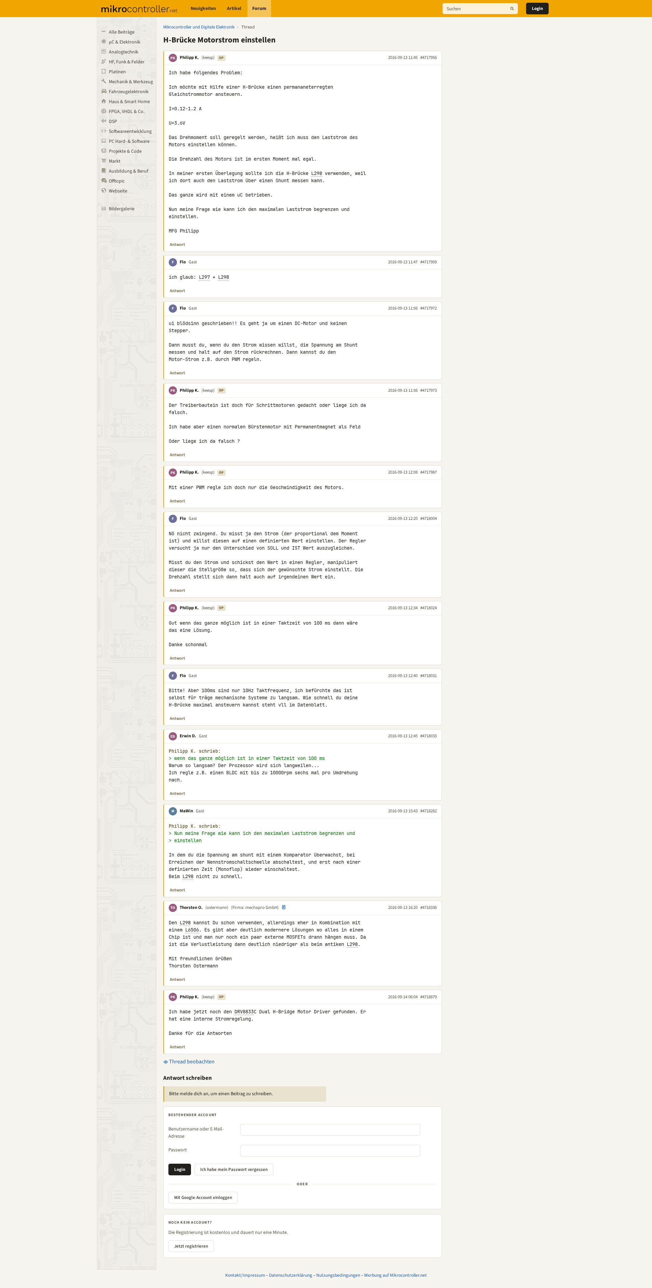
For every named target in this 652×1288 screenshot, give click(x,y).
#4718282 (428, 811)
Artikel (234, 8)
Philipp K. (189, 57)
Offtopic (117, 181)
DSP (113, 121)
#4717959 (428, 262)
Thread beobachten (191, 1061)
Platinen (117, 71)
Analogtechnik (123, 52)
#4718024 (428, 608)
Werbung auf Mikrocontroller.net (395, 1275)
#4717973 (428, 390)
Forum (259, 8)
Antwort (177, 244)
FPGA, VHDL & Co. (126, 111)
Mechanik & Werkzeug (131, 81)
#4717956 (428, 57)
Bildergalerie (122, 208)
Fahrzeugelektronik (129, 91)
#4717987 (428, 472)
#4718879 (428, 997)
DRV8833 (244, 1012)
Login (537, 8)
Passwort (177, 1150)
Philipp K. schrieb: (195, 751)
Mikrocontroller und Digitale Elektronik (198, 27)
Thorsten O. (191, 907)
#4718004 (428, 518)
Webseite (118, 191)
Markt (114, 161)
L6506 (192, 930)
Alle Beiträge (122, 32)
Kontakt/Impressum (245, 1275)
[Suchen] (512, 8)
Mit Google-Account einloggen (203, 1198)
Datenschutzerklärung (290, 1275)
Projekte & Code (125, 151)
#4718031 (428, 676)
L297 (204, 277)
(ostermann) (216, 907)
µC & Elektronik (124, 42)
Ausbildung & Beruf (128, 171)
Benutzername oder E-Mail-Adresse (195, 1133)
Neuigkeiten (203, 8)
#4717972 (428, 308)
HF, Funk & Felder (126, 62)
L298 (316, 173)
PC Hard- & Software (129, 141)
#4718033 (428, 736)
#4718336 (428, 907)
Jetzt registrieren (191, 1246)
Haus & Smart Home (129, 101)
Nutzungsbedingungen (338, 1275)
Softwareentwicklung (130, 131)
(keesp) (208, 57)
